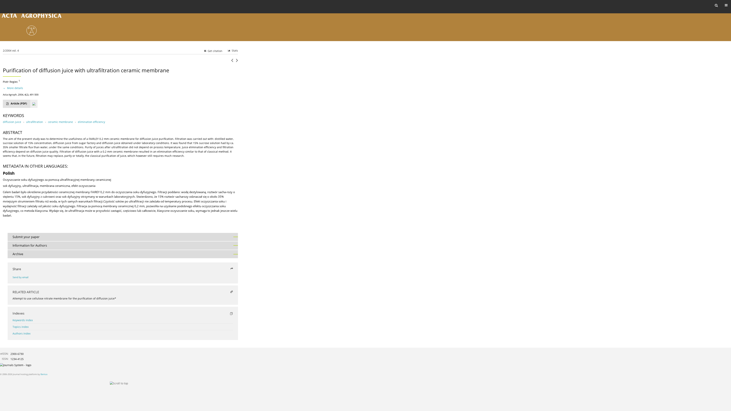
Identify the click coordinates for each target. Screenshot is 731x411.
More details (15, 88)
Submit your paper (26, 237)
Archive (18, 254)
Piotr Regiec (10, 82)
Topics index (21, 327)
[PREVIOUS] (232, 62)
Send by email (20, 277)
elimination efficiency (91, 122)
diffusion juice (12, 122)
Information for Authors (30, 245)
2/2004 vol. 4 (11, 50)
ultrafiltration (34, 122)
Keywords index (23, 320)
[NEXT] (237, 62)
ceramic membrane (60, 122)
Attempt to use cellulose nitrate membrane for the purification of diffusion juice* (64, 298)
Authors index (21, 333)
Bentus (44, 374)
